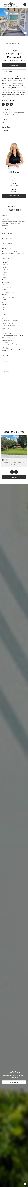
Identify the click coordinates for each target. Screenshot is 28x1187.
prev (12, 39)
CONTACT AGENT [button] (14, 196)
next (16, 39)
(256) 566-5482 (14, 185)
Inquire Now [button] (14, 65)
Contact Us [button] (14, 1082)
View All (14, 477)
